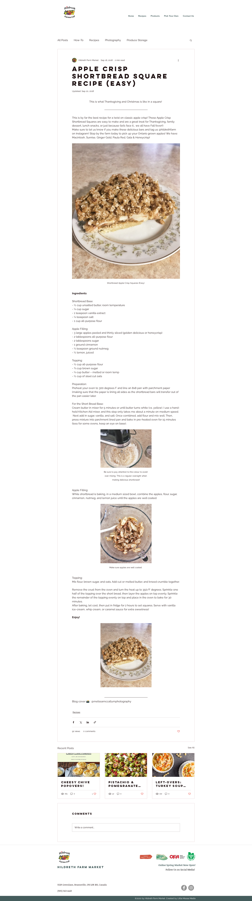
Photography (113, 40)
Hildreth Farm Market (80, 867)
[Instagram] (191, 888)
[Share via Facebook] (73, 722)
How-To (78, 40)
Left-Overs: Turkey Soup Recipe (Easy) (170, 784)
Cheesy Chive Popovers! (75, 784)
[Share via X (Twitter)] (80, 722)
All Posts (62, 40)
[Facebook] (184, 888)
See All (191, 747)
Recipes (94, 40)
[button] (190, 40)
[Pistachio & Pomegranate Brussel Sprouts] (126, 765)
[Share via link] (94, 722)
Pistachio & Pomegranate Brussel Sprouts (123, 784)
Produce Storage (137, 40)
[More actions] (178, 60)
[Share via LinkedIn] (87, 722)
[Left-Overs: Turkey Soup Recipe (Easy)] (173, 765)
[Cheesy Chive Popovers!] (79, 765)
